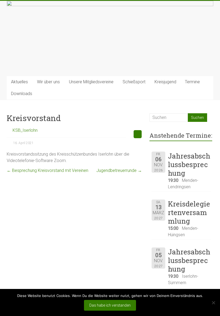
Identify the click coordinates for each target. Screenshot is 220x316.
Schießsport (134, 81)
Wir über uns (48, 81)
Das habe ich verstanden (110, 305)
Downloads (21, 93)
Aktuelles (19, 81)
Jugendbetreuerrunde (119, 170)
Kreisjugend (165, 81)
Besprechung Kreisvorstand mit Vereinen (47, 170)
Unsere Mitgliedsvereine (91, 81)
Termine (192, 81)
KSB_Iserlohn (25, 130)
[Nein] (213, 302)
